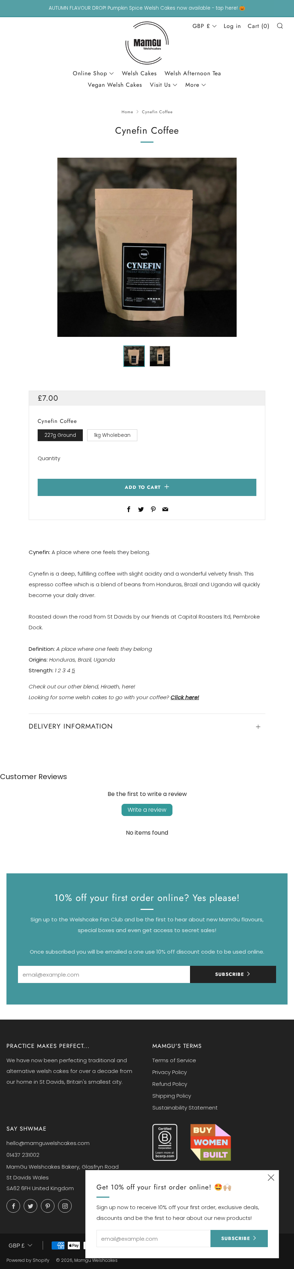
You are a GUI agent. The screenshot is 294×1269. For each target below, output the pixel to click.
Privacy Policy (169, 1072)
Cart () (259, 26)
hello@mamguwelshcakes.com (48, 1143)
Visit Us (160, 85)
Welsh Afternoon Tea (193, 73)
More (192, 85)
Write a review (147, 810)
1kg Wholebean (112, 435)
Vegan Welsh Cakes (115, 85)
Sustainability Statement (185, 1107)
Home (127, 112)
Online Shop (90, 73)
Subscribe (229, 974)
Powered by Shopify (27, 1260)
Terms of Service (174, 1060)
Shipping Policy (171, 1095)
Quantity (49, 458)
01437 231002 (22, 1155)
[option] (147, 247)
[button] (134, 356)
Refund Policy (169, 1084)
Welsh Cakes (139, 73)
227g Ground (60, 435)
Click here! (185, 697)
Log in (232, 26)
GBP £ (201, 26)
